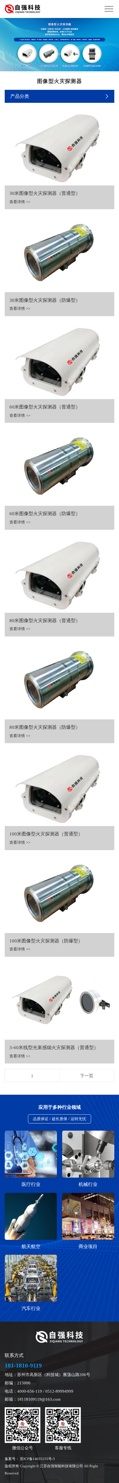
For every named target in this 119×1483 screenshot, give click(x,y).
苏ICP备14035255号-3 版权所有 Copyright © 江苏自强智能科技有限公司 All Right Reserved (51, 1466)
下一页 (86, 1075)
